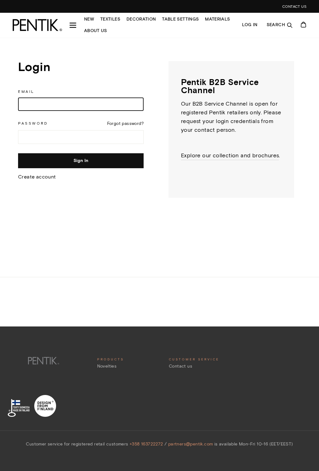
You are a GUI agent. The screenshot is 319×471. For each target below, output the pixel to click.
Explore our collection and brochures (230, 155)
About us (95, 30)
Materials (217, 19)
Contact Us (294, 6)
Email (26, 91)
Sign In (81, 160)
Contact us (180, 366)
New (89, 19)
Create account (37, 177)
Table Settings (180, 19)
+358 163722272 (147, 444)
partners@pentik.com (190, 444)
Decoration (141, 19)
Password (33, 123)
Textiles (110, 19)
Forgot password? (125, 123)
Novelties (107, 366)
